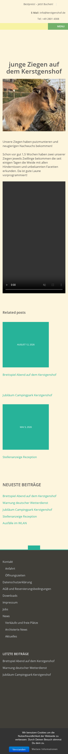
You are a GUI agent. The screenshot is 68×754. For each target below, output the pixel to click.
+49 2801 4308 (50, 18)
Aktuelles (11, 636)
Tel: (39, 18)
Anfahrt (10, 568)
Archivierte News (16, 629)
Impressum (10, 602)
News (6, 616)
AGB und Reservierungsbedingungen (27, 589)
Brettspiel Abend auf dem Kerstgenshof (29, 375)
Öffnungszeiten (15, 575)
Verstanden (19, 749)
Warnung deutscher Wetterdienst (25, 503)
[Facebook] (8, 5)
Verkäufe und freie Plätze (21, 623)
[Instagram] (14, 5)
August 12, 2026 (26, 344)
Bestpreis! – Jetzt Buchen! (38, 4)
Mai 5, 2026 (26, 427)
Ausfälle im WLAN (15, 523)
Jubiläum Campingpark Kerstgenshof (27, 395)
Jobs (5, 609)
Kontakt (8, 562)
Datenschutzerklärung (17, 582)
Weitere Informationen (45, 749)
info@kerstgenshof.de (52, 12)
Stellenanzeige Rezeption (20, 457)
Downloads (10, 596)
